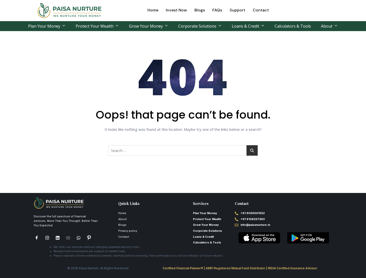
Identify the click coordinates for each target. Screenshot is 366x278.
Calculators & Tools (293, 26)
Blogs (199, 10)
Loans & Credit (245, 26)
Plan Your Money (44, 26)
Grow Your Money (146, 26)
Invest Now (176, 10)
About (326, 26)
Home (152, 10)
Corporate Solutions (197, 26)
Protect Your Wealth (95, 26)
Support (237, 10)
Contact (261, 10)
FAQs (217, 10)
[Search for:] (183, 150)
